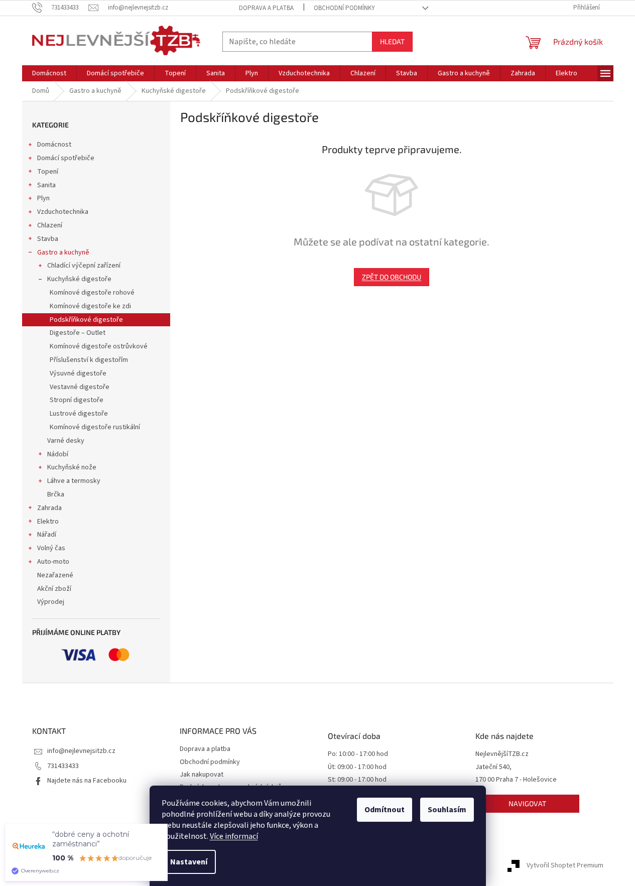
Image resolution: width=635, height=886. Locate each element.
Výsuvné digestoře (78, 373)
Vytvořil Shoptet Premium (565, 865)
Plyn (43, 198)
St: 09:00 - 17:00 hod (357, 780)
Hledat (392, 41)
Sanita (46, 185)
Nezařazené (55, 575)
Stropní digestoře (76, 400)
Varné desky (65, 441)
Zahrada (49, 508)
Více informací (234, 836)
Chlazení (49, 225)
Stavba (47, 239)
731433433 (63, 766)
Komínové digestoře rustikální (95, 427)
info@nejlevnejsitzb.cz (81, 751)
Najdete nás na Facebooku (86, 781)
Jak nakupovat (201, 775)
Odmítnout (384, 809)
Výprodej (50, 602)
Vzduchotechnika (62, 212)
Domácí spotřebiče (65, 158)
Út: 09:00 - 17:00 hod (357, 767)
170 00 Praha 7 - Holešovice (516, 780)
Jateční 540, (493, 767)
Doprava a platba (266, 8)
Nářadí (46, 535)
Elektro (48, 522)
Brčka (55, 494)
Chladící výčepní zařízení (83, 266)
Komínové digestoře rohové (92, 293)
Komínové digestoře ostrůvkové (99, 346)
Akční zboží (54, 589)
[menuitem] (49, 73)
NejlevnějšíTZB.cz (502, 754)
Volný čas (51, 548)
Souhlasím (447, 809)
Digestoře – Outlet (77, 333)
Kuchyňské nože (71, 467)
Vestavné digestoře (79, 387)
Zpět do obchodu (391, 277)
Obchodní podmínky (344, 8)
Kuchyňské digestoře (79, 279)
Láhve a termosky (73, 481)
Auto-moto (53, 562)
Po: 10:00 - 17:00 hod (358, 754)
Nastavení (188, 861)
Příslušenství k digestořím (89, 360)
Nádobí (57, 454)
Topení (47, 172)
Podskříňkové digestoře (86, 320)
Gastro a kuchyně (63, 252)
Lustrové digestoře (79, 414)
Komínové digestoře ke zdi (90, 306)
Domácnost (54, 145)
